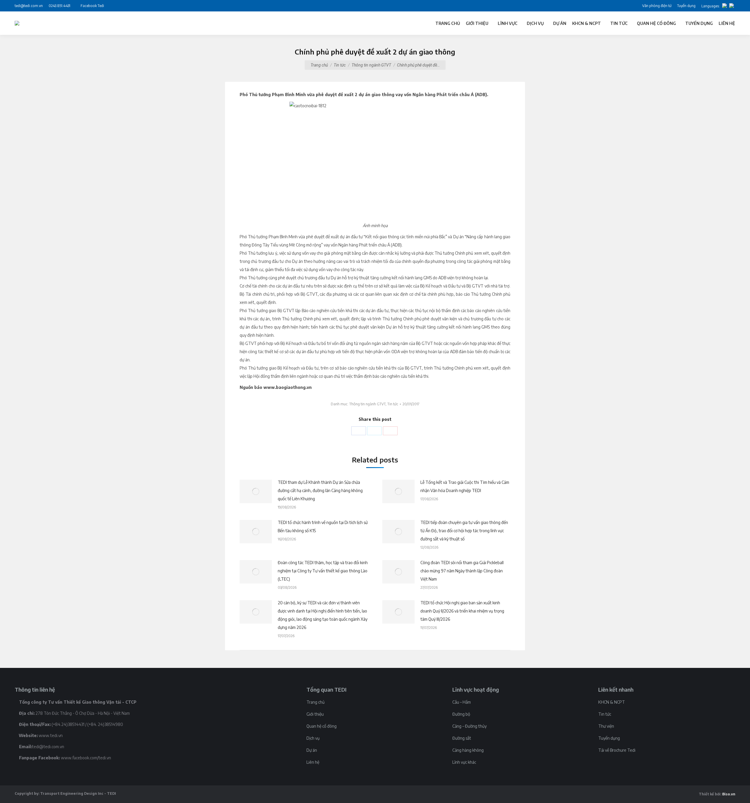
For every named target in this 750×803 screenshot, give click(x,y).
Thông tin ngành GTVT (371, 65)
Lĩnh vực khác (464, 762)
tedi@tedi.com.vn (48, 746)
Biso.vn (728, 794)
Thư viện (606, 726)
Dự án (311, 750)
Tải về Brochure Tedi (616, 750)
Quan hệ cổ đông (321, 726)
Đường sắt (461, 738)
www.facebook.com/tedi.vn (86, 757)
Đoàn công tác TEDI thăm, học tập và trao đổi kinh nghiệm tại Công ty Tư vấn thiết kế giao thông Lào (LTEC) (323, 570)
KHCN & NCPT (611, 702)
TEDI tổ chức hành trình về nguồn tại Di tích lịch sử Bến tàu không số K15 (323, 526)
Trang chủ (319, 65)
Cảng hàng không (468, 750)
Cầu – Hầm (461, 702)
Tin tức (340, 65)
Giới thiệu (315, 714)
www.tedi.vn (51, 735)
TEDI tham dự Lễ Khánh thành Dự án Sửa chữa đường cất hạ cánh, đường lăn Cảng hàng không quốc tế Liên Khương (320, 490)
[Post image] (256, 491)
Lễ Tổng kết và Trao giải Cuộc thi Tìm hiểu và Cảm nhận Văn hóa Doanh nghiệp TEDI (464, 486)
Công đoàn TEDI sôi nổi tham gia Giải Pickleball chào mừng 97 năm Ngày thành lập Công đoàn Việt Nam (462, 570)
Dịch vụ (313, 738)
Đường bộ (461, 714)
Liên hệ (312, 762)
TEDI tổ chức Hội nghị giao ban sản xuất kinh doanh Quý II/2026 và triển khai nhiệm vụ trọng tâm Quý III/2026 (462, 611)
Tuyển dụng (609, 738)
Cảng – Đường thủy (469, 726)
